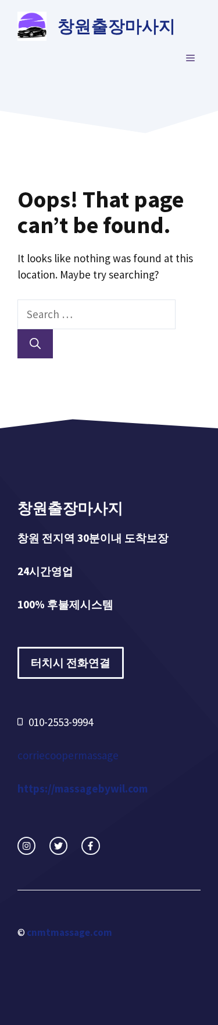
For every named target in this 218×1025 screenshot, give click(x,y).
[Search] (35, 344)
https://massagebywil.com (82, 788)
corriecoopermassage (68, 755)
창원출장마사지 (117, 26)
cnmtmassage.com (69, 932)
